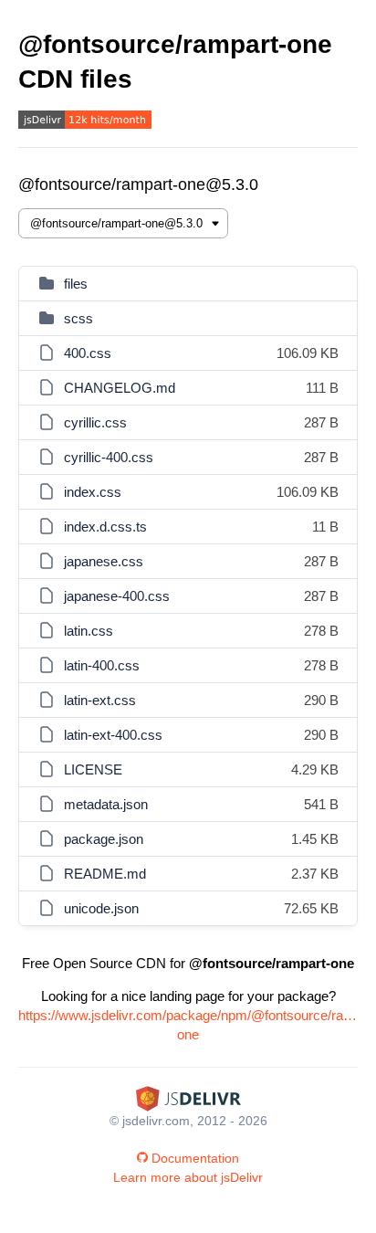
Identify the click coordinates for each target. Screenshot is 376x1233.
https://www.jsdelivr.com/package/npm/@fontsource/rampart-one (188, 1024)
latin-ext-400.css (113, 735)
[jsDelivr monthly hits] (84, 122)
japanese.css (103, 561)
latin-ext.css (100, 700)
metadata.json (106, 804)
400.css (87, 353)
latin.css (88, 630)
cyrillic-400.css (108, 457)
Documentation (195, 1158)
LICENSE (93, 769)
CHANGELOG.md (119, 387)
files (76, 283)
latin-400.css (102, 665)
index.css (92, 492)
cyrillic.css (95, 422)
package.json (103, 839)
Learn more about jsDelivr (188, 1177)
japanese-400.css (117, 596)
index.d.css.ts (105, 526)
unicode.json (101, 908)
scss (78, 318)
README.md (105, 873)
